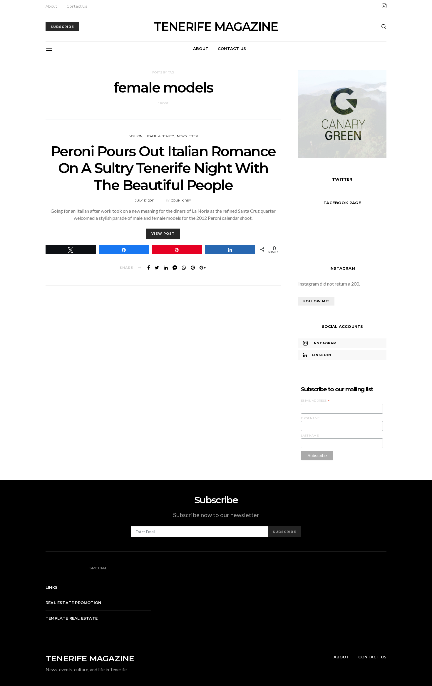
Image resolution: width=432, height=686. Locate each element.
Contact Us (76, 6)
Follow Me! (316, 301)
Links (52, 587)
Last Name (310, 435)
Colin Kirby (181, 200)
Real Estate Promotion (73, 602)
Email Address (315, 401)
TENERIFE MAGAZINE (216, 27)
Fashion (135, 136)
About (51, 6)
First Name (310, 418)
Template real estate (72, 618)
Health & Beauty (159, 136)
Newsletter (187, 136)
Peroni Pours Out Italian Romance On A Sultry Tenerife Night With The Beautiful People (163, 168)
